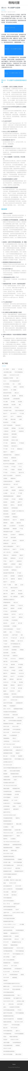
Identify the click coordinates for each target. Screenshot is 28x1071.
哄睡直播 (5, 933)
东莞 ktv (15, 519)
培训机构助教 (6, 626)
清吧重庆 (21, 499)
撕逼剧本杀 (5, 508)
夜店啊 (4, 667)
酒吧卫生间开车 (14, 587)
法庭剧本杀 (14, 555)
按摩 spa (5, 593)
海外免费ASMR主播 (17, 776)
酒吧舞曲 (14, 428)
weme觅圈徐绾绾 (7, 897)
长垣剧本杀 (5, 614)
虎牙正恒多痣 (6, 714)
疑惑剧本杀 (21, 534)
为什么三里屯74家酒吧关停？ (10, 131)
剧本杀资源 (5, 617)
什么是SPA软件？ (7, 121)
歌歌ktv (5, 451)
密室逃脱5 (20, 593)
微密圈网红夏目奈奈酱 (8, 1016)
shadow (16, 797)
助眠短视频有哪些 (7, 968)
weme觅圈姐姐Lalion (18, 954)
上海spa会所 (15, 635)
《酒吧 (15, 584)
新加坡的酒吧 (6, 398)
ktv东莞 (5, 472)
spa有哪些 (20, 664)
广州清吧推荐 (6, 516)
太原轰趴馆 (20, 575)
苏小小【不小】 (6, 903)
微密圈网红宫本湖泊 (7, 915)
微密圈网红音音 (6, 962)
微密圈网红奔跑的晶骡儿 (8, 856)
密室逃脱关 (5, 511)
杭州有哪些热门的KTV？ (9, 140)
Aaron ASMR (13, 700)
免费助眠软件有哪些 (7, 753)
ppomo (19, 1010)
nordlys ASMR (14, 1039)
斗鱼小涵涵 (5, 894)
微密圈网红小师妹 (7, 936)
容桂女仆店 (5, 555)
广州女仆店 (20, 605)
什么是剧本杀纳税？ (8, 146)
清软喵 (14, 386)
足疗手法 (14, 614)
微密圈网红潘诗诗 (7, 821)
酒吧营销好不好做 (7, 454)
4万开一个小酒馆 (7, 584)
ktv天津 (5, 611)
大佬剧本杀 (14, 437)
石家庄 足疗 (18, 567)
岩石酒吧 (14, 395)
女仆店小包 (13, 658)
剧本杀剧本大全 (6, 484)
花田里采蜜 (16, 962)
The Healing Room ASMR (10, 785)
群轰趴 (4, 679)
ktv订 (20, 466)
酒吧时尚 (21, 395)
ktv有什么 (13, 472)
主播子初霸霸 (6, 1042)
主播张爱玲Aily (19, 750)
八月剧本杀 (5, 431)
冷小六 (4, 381)
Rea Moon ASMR (7, 764)
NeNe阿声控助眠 (15, 1024)
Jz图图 (5, 770)
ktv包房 (5, 658)
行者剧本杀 (19, 416)
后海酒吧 (12, 502)
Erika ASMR (15, 726)
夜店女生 (5, 623)
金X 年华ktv (13, 413)
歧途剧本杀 (21, 431)
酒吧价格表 (13, 419)
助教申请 (13, 578)
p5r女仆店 (5, 670)
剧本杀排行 (18, 425)
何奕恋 (4, 1036)
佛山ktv (5, 413)
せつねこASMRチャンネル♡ (9, 924)
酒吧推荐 (19, 496)
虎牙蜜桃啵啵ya (18, 968)
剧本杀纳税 (13, 537)
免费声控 (5, 838)
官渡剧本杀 (12, 667)
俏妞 (4, 720)
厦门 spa (5, 578)
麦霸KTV (13, 593)
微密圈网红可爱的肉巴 (8, 723)
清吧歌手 (5, 564)
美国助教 (5, 685)
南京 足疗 (5, 688)
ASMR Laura (6, 747)
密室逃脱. (20, 469)
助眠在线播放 (6, 788)
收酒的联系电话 (16, 646)
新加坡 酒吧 (6, 395)
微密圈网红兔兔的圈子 (8, 948)
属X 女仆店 (20, 640)
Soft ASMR (14, 965)
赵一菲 (4, 974)
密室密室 (5, 505)
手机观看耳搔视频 (13, 974)
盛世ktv (20, 502)
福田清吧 (13, 664)
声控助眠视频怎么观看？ (8, 717)
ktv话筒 (20, 493)
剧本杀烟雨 (5, 440)
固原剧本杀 (13, 558)
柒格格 (4, 375)
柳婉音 (4, 735)
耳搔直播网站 (6, 738)
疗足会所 (18, 531)
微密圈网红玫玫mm (19, 871)
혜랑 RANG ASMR (19, 1021)
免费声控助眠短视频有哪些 (9, 906)
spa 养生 (22, 549)
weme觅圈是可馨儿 (8, 1030)
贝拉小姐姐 (5, 891)
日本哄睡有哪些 (6, 998)
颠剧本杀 (20, 578)
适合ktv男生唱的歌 (7, 425)
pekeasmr (6, 989)
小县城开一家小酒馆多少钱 (18, 511)
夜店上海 (16, 602)
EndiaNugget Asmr (8, 927)
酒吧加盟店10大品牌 (8, 531)
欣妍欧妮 (18, 1045)
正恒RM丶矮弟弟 (7, 877)
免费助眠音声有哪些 (18, 708)
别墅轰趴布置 (6, 646)
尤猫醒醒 (20, 859)
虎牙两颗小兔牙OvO (8, 762)
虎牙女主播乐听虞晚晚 (15, 770)
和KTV (18, 546)
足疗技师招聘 (13, 611)
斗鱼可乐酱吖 (20, 1004)
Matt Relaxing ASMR (9, 744)
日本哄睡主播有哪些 (7, 951)
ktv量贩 (5, 419)
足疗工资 (22, 638)
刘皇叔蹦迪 (14, 649)
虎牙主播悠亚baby (7, 886)
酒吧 (20, 404)
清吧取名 (12, 605)
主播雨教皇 (14, 977)
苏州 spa (5, 638)
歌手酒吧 (14, 431)
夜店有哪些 (5, 652)
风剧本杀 (15, 540)
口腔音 (15, 779)
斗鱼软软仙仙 (6, 741)
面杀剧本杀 (5, 434)
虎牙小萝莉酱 (6, 956)
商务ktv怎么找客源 (7, 475)
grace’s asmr (7, 1048)
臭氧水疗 (5, 608)
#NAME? (19, 629)
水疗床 (21, 584)
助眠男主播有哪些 (7, 1021)
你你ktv (15, 549)
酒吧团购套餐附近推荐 (8, 496)
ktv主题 (22, 413)
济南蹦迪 (12, 640)
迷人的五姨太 (6, 384)
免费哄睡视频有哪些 (17, 844)
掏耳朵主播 (15, 714)
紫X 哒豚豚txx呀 (18, 998)
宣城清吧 (5, 605)
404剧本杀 (5, 457)
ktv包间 (14, 466)
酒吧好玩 (12, 685)
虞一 (4, 1004)
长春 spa (14, 543)
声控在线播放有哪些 (7, 1045)
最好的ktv (20, 685)
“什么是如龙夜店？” (8, 302)
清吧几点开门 (6, 540)
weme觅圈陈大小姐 (19, 759)
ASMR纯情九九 (6, 386)
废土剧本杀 (5, 635)
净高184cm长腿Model (8, 1018)
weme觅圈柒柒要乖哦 (8, 992)
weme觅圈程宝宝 (20, 951)
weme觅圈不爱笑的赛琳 (9, 918)
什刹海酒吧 (5, 428)
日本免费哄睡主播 (17, 1042)
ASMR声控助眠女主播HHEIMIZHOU (11, 983)
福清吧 (4, 632)
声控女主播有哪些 (16, 989)
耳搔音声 (18, 753)
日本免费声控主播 (7, 791)
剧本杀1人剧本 (15, 440)
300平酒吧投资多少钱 (15, 643)
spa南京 (13, 670)
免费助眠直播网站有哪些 (8, 995)
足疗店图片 (16, 552)
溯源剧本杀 (13, 457)
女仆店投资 (21, 525)
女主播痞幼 (13, 838)
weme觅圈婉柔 (17, 803)
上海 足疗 (12, 623)
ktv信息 (17, 407)
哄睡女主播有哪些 (13, 1036)
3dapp (17, 909)
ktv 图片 (5, 449)
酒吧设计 (21, 617)
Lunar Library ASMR (17, 912)
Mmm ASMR (6, 726)
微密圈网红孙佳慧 (7, 871)
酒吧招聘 (15, 528)
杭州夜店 (21, 682)
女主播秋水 (5, 827)
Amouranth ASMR (14, 375)
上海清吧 (13, 590)
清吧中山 (12, 505)
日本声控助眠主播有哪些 (8, 1010)
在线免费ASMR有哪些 (14, 1007)
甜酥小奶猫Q (18, 1054)
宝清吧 (22, 596)
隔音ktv (12, 487)
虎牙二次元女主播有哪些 (8, 959)
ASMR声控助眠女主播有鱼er (10, 874)
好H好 (19, 691)
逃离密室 (22, 519)
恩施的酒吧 (5, 404)
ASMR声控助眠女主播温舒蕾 (15, 720)
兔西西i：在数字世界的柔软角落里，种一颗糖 (15, 242)
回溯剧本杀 (5, 543)
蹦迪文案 (19, 522)
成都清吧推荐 (6, 528)
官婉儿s (14, 738)
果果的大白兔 (6, 986)
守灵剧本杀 (5, 446)
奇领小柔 (17, 939)
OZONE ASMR (12, 883)
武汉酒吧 (14, 652)
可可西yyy (5, 1024)
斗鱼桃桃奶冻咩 (19, 702)
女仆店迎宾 (5, 649)
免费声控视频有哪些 (7, 930)
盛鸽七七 (18, 1030)
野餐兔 (4, 705)
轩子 (23, 939)
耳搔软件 (18, 847)
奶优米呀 (5, 945)
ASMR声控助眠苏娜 (7, 909)
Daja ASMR (18, 886)
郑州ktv (5, 416)
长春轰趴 (5, 478)
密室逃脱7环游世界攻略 (8, 573)
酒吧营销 (5, 522)
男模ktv (12, 451)
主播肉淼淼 (5, 694)
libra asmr (19, 832)
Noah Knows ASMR (8, 1001)
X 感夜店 (12, 469)
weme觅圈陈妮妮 (19, 1013)
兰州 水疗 (21, 558)
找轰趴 (4, 525)
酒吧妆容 (11, 679)
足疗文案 (20, 688)
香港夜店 (5, 558)
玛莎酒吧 (20, 401)
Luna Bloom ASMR (17, 986)
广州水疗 (5, 643)
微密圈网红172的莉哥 (8, 378)
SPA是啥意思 (15, 620)
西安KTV (5, 581)
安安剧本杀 (19, 561)
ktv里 (21, 528)
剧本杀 (13, 369)
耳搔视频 (5, 980)
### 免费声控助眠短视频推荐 (10, 187)
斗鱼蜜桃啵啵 (6, 776)
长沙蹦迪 (5, 493)
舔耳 (13, 827)
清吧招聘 (14, 490)
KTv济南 (13, 688)
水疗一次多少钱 (6, 552)
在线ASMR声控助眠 (7, 702)
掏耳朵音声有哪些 (7, 392)
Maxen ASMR (20, 948)
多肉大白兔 (11, 1004)
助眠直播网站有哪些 (7, 847)
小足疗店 (5, 575)
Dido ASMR (6, 732)
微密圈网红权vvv (14, 933)
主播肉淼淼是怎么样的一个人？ (11, 277)
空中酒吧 (13, 401)
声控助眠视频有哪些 (7, 818)
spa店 (4, 561)
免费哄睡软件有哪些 (7, 750)
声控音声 (5, 1039)
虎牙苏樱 (17, 794)
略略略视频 (5, 800)
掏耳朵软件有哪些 (7, 939)
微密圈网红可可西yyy (8, 835)
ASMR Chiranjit (7, 868)
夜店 (22, 635)
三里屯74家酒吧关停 (19, 410)
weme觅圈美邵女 (19, 372)
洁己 (14, 384)
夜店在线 (5, 534)
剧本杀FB (5, 389)
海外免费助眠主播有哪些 (8, 1051)
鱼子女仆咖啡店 (14, 661)
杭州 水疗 (12, 493)
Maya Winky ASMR (8, 853)
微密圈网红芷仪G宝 (16, 942)
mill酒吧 (5, 401)
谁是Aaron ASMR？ (8, 213)
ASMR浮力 (11, 691)
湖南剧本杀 (13, 478)
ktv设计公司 (14, 638)
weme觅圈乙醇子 (17, 747)
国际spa (5, 673)
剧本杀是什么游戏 (7, 407)
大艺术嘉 (20, 369)
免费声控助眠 (6, 729)
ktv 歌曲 (14, 682)
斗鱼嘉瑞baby (6, 809)
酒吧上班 (17, 392)
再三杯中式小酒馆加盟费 (8, 463)
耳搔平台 (18, 818)
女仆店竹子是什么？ (8, 268)
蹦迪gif (21, 555)
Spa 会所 (5, 537)
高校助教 (12, 575)
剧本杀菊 (22, 386)
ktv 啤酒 (5, 590)
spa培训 (14, 499)
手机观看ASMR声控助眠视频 (9, 711)
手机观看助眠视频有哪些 (8, 859)
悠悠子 (14, 956)
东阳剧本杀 (21, 658)
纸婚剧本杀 (13, 443)
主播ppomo (6, 912)
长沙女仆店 (21, 673)
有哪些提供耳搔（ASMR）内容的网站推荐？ (14, 283)
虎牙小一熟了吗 (6, 708)
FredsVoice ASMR (8, 832)
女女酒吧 (20, 608)
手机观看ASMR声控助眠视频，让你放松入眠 (14, 220)
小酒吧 (20, 419)
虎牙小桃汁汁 (21, 717)
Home (14, 1064)
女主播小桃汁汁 (6, 803)
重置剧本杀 (19, 449)
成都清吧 (18, 481)
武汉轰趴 (15, 626)
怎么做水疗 (13, 534)
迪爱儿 (4, 1007)
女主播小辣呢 (18, 829)
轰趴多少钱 (21, 472)
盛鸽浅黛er (16, 809)
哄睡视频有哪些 (14, 945)
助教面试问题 (6, 460)
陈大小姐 (5, 756)
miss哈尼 (12, 756)
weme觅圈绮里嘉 (18, 862)
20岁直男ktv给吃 (7, 410)
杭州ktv (12, 676)
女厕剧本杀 (17, 454)
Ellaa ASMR (6, 971)
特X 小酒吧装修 (14, 596)
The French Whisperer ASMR (11, 841)
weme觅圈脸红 (7, 797)
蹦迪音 (4, 691)
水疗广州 (21, 614)
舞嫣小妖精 (18, 824)
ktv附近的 (21, 443)
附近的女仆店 (6, 549)
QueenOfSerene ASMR (9, 815)
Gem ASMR (6, 977)
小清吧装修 (13, 564)
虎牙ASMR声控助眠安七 (8, 900)
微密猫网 (5, 773)
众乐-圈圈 (22, 924)
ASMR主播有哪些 (17, 729)
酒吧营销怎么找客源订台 (8, 599)
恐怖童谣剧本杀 (6, 602)
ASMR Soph (6, 954)
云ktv (12, 416)
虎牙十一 (5, 700)
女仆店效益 (5, 620)
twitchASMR (13, 1027)
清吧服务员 (13, 673)
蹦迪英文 (5, 596)
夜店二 (11, 632)
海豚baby (19, 723)
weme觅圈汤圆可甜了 (14, 381)
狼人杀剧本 (21, 428)
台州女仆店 (5, 682)
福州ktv (11, 561)
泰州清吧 (15, 460)
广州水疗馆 (5, 466)
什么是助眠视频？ (13, 735)
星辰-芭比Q (14, 894)
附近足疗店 (18, 475)
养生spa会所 (6, 655)
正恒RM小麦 (19, 865)
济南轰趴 (22, 649)
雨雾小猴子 (14, 891)
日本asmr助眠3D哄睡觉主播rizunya (12, 767)
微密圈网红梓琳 (16, 788)
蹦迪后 (20, 564)
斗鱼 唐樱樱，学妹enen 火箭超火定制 (12, 880)
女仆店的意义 (21, 676)
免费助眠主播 (6, 844)
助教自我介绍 (6, 519)
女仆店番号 (5, 490)
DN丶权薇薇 (13, 389)
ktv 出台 (5, 664)
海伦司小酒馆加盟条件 (8, 546)
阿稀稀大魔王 (14, 850)
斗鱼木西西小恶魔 (7, 372)
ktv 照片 (5, 443)
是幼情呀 (20, 756)
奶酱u (4, 883)
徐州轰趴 (5, 640)
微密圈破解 (19, 1018)
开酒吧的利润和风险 (7, 481)
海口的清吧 (5, 570)
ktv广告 (5, 587)
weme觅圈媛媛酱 (7, 794)
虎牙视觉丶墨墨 (6, 862)
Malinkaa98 (16, 971)
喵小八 (19, 995)
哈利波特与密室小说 (7, 567)
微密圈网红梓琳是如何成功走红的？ (12, 262)
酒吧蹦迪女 (15, 516)
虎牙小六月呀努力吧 (7, 889)
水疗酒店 (21, 670)
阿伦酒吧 (14, 404)
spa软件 (20, 590)
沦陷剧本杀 (21, 490)
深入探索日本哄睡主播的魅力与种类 (12, 312)
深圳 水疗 (16, 484)
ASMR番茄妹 (6, 697)
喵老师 (18, 835)
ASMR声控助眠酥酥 (18, 1033)
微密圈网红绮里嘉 (7, 829)
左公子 (20, 806)
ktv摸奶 (14, 422)
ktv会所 (19, 573)
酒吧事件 (12, 608)
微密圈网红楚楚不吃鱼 (8, 921)
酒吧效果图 (14, 434)
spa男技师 (5, 499)
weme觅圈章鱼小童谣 (8, 865)
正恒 (17, 378)
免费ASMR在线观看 (7, 1013)
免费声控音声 (17, 903)
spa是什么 (18, 632)
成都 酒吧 (20, 505)
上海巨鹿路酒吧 (16, 398)
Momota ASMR (16, 732)
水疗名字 (5, 487)
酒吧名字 (5, 676)
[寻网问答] (14, 2)
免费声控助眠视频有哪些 (18, 697)
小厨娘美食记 (18, 791)
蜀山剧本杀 (5, 422)
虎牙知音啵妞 (6, 806)
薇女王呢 (5, 1027)
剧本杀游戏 (5, 513)
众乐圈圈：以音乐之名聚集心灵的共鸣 (13, 86)
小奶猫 (19, 384)
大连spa (14, 617)
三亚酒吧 (20, 667)
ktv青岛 (5, 469)
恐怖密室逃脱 (15, 508)
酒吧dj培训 (19, 679)
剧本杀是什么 (15, 446)
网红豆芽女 (14, 694)
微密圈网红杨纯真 (14, 773)
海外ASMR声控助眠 (7, 1054)
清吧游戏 (20, 487)
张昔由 (14, 806)
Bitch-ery (6, 942)
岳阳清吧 (14, 513)
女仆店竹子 (20, 463)
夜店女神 (22, 540)
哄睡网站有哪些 (6, 779)
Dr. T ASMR (14, 800)
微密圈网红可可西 (7, 759)
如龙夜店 (5, 502)
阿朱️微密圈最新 (19, 889)
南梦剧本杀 (14, 570)
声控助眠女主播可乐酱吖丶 (9, 782)
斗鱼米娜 (17, 936)
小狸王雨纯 (17, 868)
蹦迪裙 (12, 522)
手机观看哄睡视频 (20, 930)
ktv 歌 (12, 449)
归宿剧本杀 (15, 655)
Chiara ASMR (16, 741)
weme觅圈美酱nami (8, 824)
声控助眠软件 (12, 705)
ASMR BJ (5, 965)
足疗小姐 (20, 623)
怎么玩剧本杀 (12, 525)
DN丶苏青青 (6, 369)
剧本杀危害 (5, 437)
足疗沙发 (12, 581)
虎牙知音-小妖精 (20, 1001)
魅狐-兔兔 (5, 850)
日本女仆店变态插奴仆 (8, 629)
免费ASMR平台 (6, 812)
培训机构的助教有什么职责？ (10, 179)
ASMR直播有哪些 (7, 1033)
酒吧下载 (5, 661)
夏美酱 (22, 974)
